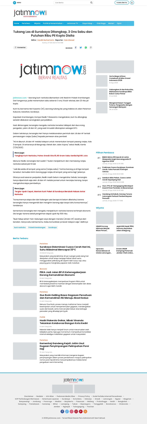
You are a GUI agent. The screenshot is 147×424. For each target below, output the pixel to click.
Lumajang (65, 404)
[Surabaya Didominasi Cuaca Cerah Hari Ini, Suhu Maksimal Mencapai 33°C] (25, 253)
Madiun (58, 401)
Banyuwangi (24, 401)
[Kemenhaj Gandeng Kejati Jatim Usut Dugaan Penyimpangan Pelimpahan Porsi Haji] (25, 351)
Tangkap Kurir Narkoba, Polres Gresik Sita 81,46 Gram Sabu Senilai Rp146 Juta (51, 155)
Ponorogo (48, 401)
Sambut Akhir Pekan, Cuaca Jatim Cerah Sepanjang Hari (116, 179)
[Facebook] (62, 411)
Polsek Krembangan (36, 227)
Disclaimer (28, 396)
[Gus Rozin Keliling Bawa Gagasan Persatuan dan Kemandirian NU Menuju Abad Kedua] (25, 301)
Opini (119, 23)
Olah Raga (101, 23)
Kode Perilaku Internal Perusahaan (107, 396)
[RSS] (85, 411)
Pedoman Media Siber (66, 396)
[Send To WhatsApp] (86, 47)
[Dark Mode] (132, 2)
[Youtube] (76, 411)
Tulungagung (78, 406)
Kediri (112, 401)
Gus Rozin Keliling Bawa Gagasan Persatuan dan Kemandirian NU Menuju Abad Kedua (66, 296)
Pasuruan (80, 401)
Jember (57, 406)
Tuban (75, 404)
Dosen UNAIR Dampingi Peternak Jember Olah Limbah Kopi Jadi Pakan (125, 251)
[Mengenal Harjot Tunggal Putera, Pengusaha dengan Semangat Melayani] (101, 107)
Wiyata (37, 23)
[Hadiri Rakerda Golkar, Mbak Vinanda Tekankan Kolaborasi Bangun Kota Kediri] (25, 325)
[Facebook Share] (75, 47)
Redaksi (39, 396)
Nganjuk (66, 406)
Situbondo (123, 404)
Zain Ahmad (69, 40)
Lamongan (107, 399)
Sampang (22, 404)
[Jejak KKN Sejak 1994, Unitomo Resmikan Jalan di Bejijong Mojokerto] (125, 217)
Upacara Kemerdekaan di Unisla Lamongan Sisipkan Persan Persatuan (103, 251)
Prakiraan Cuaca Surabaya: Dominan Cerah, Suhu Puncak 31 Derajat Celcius (118, 169)
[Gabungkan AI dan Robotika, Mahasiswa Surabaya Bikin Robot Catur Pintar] (101, 94)
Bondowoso (111, 404)
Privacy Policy (84, 396)
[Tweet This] (80, 47)
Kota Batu (77, 399)
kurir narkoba (19, 227)
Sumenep (46, 404)
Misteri (111, 23)
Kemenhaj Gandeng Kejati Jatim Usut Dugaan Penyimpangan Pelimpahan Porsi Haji (64, 346)
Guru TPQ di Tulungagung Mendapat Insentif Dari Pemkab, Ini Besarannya (117, 187)
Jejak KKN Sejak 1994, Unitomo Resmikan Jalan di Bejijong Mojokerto (125, 228)
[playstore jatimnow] (62, 390)
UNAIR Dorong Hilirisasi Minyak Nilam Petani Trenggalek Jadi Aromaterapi (103, 228)
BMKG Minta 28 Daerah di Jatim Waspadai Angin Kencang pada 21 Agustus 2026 (116, 159)
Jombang (37, 401)
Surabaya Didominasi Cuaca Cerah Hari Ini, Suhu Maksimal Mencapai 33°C (65, 248)
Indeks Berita (122, 2)
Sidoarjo (88, 399)
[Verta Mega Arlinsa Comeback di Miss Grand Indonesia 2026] (101, 81)
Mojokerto (68, 401)
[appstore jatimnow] (84, 390)
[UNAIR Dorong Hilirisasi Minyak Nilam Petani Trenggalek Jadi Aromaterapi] (105, 217)
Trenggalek (98, 404)
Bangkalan (122, 401)
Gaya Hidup (87, 23)
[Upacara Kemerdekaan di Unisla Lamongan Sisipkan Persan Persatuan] (105, 240)
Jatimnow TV (72, 23)
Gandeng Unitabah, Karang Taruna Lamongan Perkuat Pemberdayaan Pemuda (117, 196)
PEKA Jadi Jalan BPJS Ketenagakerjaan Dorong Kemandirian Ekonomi (63, 273)
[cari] (91, 3)
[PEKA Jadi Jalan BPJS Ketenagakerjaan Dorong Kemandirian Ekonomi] (25, 277)
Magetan (127, 399)
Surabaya (52, 227)
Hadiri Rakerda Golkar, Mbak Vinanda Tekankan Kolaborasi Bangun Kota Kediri (64, 322)
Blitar (55, 404)
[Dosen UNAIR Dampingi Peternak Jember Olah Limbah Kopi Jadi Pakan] (125, 240)
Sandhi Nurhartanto (45, 40)
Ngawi (117, 399)
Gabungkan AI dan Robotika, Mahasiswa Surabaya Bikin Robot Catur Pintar (121, 92)
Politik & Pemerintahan (52, 23)
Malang (90, 401)
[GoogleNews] (81, 411)
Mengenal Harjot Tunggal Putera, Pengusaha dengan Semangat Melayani (120, 105)
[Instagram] (71, 411)
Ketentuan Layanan (50, 399)
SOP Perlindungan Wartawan (27, 399)
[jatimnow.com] (30, 13)
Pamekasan (34, 404)
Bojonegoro (85, 404)
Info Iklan (50, 396)
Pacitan (90, 406)
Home (16, 23)
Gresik (97, 399)
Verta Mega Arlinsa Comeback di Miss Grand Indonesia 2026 (119, 78)
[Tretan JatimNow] (115, 66)
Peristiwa (26, 23)
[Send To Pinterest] (91, 47)
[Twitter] (67, 411)
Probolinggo (102, 401)
